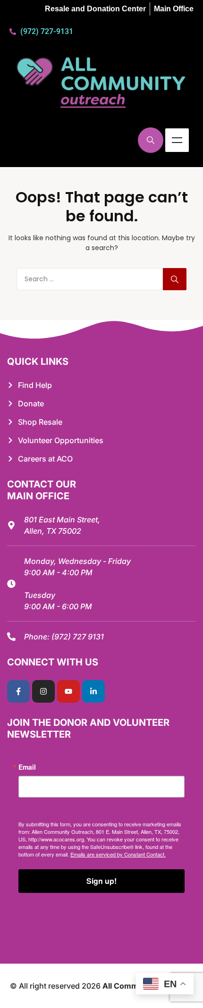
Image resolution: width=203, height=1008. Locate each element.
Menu (177, 140)
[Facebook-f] (18, 691)
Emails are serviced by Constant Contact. (118, 854)
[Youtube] (68, 691)
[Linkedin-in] (93, 691)
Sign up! (101, 880)
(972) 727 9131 (77, 636)
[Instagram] (43, 691)
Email (27, 767)
